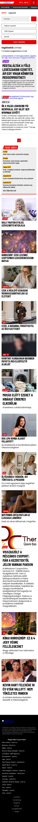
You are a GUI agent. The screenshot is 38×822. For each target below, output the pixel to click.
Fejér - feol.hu (6, 759)
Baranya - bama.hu (8, 745)
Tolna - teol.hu (7, 785)
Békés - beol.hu (7, 748)
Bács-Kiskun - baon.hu (9, 742)
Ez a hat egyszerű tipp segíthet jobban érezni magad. (18, 484)
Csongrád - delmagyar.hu (11, 754)
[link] (6, 97)
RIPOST (4, 13)
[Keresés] (33, 18)
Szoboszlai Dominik (20, 7)
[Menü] (34, 2)
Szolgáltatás (17, 809)
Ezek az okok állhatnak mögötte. (19, 521)
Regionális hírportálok (17, 740)
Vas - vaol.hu (6, 787)
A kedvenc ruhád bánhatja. (17, 407)
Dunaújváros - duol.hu (9, 756)
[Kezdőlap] (7, 3)
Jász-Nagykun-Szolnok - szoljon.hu (13, 770)
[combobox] (17, 25)
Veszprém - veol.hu (8, 790)
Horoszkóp (5, 7)
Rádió (17, 812)
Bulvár (17, 806)
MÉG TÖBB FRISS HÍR (9, 190)
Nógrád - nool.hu (7, 776)
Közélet (17, 797)
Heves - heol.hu (7, 768)
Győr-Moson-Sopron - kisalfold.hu (13, 762)
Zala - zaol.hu (6, 793)
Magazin (17, 803)
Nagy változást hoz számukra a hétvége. (18, 651)
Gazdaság (17, 800)
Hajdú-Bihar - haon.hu (9, 765)
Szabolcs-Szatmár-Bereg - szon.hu (13, 782)
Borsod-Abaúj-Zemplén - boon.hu (13, 751)
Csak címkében (19, 42)
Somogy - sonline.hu (9, 779)
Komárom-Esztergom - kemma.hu (13, 773)
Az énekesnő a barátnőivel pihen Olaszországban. (19, 446)
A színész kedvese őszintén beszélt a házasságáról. (17, 698)
